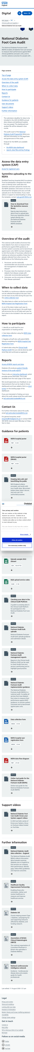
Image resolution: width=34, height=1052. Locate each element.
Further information (9, 111)
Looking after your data (9, 1007)
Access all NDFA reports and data (13, 364)
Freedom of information (9, 1009)
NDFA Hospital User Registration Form (14, 303)
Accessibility (5, 1015)
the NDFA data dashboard (15, 147)
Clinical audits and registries (10, 23)
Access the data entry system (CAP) (15, 79)
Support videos (7, 107)
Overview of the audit (10, 82)
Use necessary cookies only (17, 545)
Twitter (7, 1041)
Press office (5, 1028)
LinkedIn (7, 1045)
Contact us (5, 1025)
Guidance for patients (10, 100)
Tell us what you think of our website (12, 1030)
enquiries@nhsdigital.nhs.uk (11, 419)
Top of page (6, 75)
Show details (24, 534)
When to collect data (10, 86)
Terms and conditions (8, 1004)
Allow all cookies (17, 540)
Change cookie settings (8, 1018)
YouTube (7, 1048)
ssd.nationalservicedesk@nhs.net (14, 398)
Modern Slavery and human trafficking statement (16, 1012)
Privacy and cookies (7, 1002)
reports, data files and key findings (18, 150)
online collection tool (11, 298)
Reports (5, 93)
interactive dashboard (19, 374)
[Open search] (19, 13)
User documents (8, 104)
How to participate (9, 89)
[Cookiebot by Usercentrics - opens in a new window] (24, 504)
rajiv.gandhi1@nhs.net (24, 197)
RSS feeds (4, 1033)
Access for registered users (10, 169)
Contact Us (6, 97)
